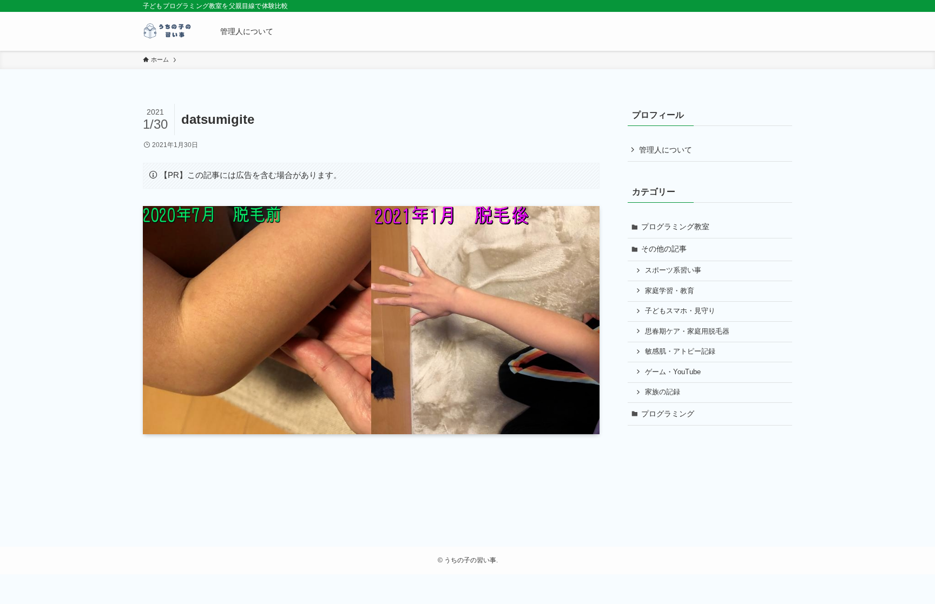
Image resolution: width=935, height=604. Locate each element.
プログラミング (667, 413)
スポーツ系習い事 (673, 270)
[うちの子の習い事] (167, 31)
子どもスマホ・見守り (680, 311)
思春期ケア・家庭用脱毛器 (687, 331)
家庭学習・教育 (669, 291)
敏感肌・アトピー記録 (680, 351)
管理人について (665, 149)
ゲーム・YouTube (673, 372)
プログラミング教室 (675, 226)
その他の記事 (664, 248)
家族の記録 (662, 392)
